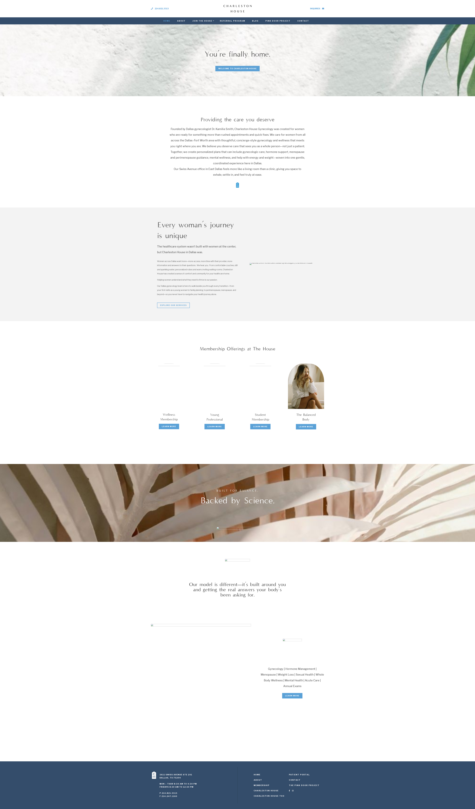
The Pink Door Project (304, 785)
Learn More (169, 426)
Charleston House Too (269, 796)
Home (166, 21)
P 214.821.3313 (168, 793)
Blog (255, 21)
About (181, 21)
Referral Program (232, 21)
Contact (303, 21)
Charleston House (266, 791)
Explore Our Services (173, 305)
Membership (262, 785)
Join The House (202, 21)
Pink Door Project (277, 21)
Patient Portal (299, 775)
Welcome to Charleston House (237, 68)
